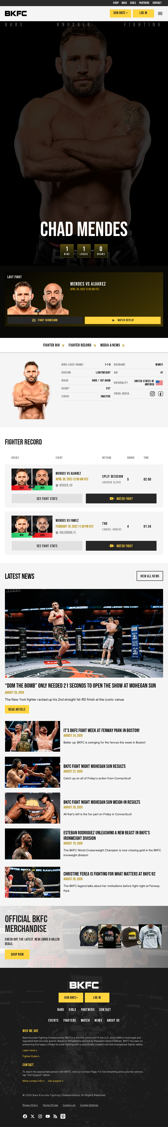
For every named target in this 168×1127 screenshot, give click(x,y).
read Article (17, 709)
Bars (60, 1010)
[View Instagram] (152, 393)
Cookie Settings (89, 1105)
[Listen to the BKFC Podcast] (63, 1116)
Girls (72, 1010)
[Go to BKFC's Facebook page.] (25, 1116)
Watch (85, 1020)
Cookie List (69, 1105)
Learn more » (30, 1050)
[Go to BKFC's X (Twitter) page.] (32, 1116)
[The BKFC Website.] (84, 985)
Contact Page (89, 1071)
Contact (105, 1010)
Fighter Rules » (31, 1056)
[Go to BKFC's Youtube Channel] (47, 1116)
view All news (149, 576)
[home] (16, 13)
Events (53, 1020)
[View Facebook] (160, 393)
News (98, 1020)
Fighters (70, 1020)
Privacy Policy (30, 1105)
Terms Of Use (50, 1105)
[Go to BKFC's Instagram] (40, 1116)
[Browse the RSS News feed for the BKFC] (55, 1116)
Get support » (55, 1080)
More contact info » (34, 1080)
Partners (88, 1010)
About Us (113, 1020)
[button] (160, 13)
